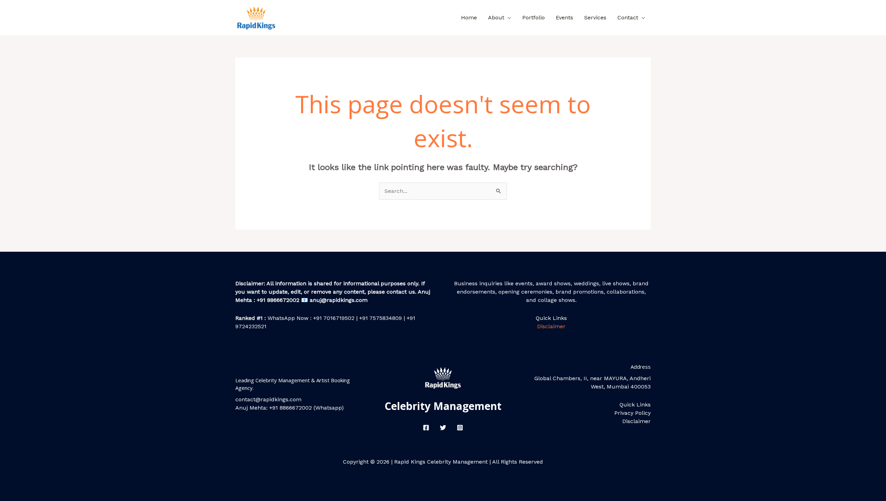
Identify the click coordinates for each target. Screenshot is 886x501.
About (496, 17)
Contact (627, 17)
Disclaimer (551, 326)
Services (595, 17)
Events (564, 17)
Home (469, 17)
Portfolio (533, 17)
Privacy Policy (632, 413)
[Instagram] (460, 427)
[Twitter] (443, 427)
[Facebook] (426, 427)
